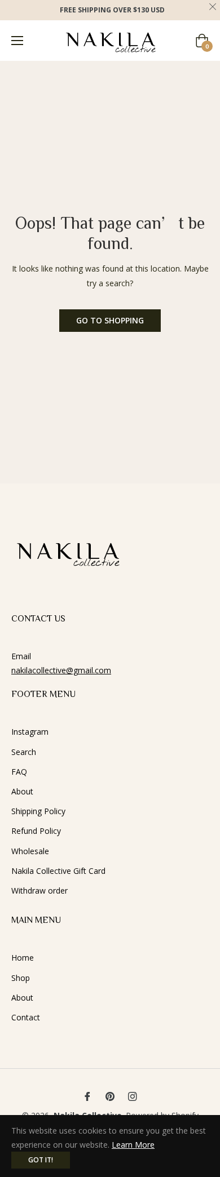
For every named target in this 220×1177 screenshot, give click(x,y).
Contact (25, 1017)
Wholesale (30, 851)
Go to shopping (110, 320)
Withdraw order (39, 890)
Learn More (133, 1144)
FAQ (19, 771)
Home (22, 957)
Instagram (30, 731)
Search (23, 752)
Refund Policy (36, 830)
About (22, 791)
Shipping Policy (38, 811)
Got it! (40, 1160)
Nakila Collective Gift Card (58, 870)
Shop (20, 977)
